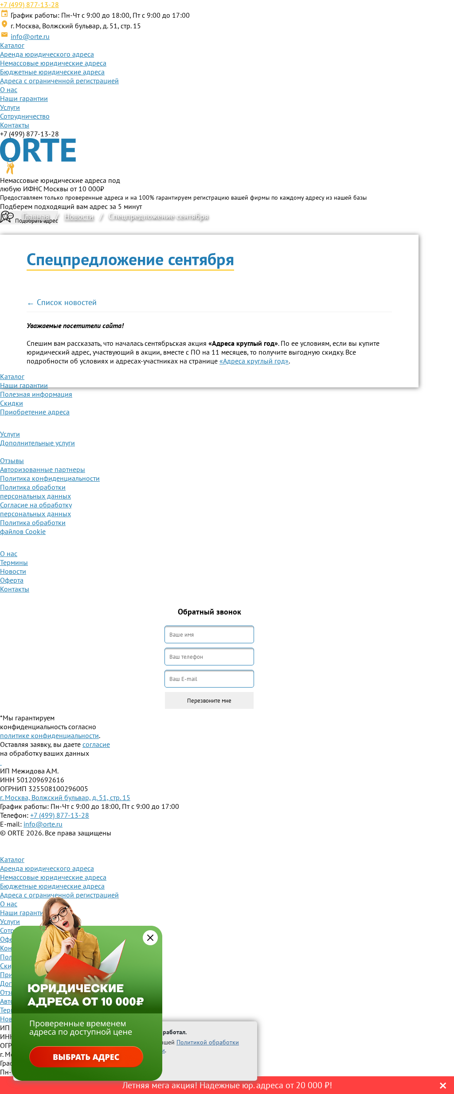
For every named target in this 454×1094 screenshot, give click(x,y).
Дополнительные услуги (37, 442)
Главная (35, 216)
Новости (79, 216)
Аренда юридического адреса (47, 54)
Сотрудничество (25, 116)
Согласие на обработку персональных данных (36, 509)
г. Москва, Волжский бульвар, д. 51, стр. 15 (65, 797)
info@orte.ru (30, 36)
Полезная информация (36, 394)
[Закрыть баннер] (150, 937)
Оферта (11, 580)
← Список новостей (62, 302)
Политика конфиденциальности (50, 478)
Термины (14, 562)
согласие (96, 744)
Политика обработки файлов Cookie (33, 527)
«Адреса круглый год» (254, 360)
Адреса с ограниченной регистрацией (59, 80)
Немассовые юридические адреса (53, 62)
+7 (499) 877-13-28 (29, 4)
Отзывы (12, 460)
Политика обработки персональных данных (35, 491)
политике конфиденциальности (49, 735)
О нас (8, 89)
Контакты (14, 124)
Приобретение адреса (35, 411)
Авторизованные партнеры (42, 469)
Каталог (12, 45)
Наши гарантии (24, 98)
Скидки (11, 402)
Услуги (10, 107)
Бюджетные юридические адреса (52, 71)
